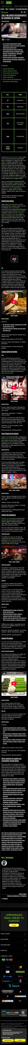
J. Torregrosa (8, 39)
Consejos (12, 9)
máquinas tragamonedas (17, 186)
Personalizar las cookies (6, 1037)
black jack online (14, 214)
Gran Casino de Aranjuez (11, 73)
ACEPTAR (20, 1040)
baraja (11, 443)
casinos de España (13, 207)
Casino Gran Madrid (13, 540)
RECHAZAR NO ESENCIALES (8, 1040)
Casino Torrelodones (9, 75)
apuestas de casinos (7, 373)
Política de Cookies (10, 1034)
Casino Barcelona (8, 69)
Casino (2, 9)
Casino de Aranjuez (10, 438)
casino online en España (15, 157)
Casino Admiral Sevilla (10, 71)
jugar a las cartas (21, 173)
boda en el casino (13, 177)
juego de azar (15, 170)
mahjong (4, 593)
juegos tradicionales (7, 591)
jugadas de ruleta (6, 188)
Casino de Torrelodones (10, 518)
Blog (7, 9)
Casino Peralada (8, 77)
